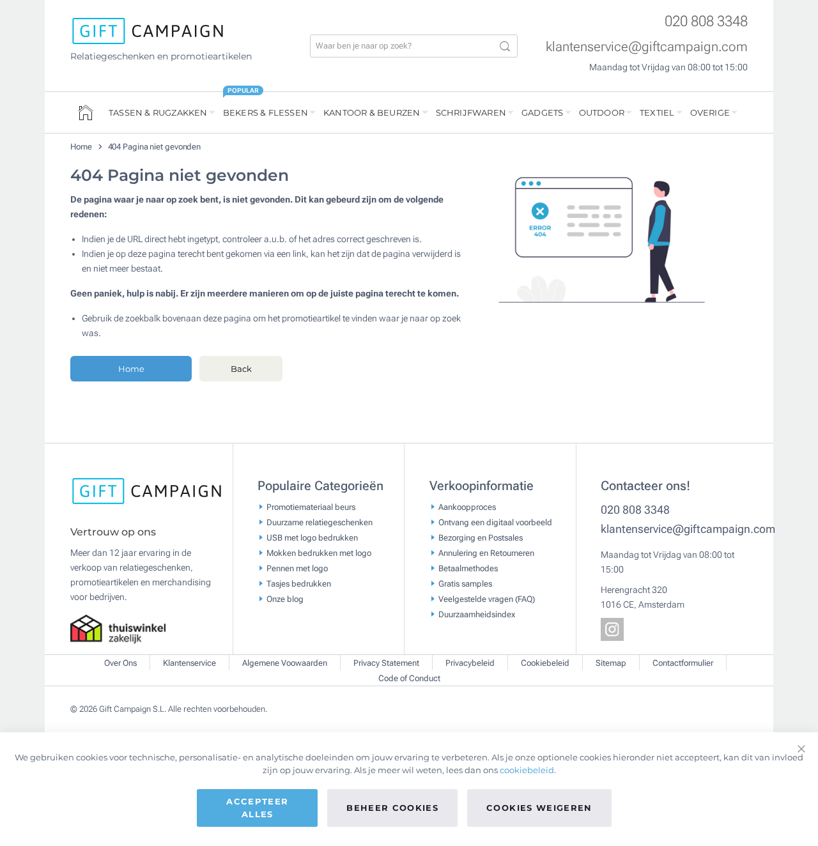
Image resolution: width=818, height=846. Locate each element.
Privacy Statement (386, 663)
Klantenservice (189, 663)
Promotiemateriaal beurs (310, 506)
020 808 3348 (706, 21)
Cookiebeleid (545, 663)
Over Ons (120, 663)
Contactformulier (682, 663)
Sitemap (611, 663)
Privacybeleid (470, 663)
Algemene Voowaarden (284, 663)
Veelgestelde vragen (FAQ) (486, 598)
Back (241, 369)
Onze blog (285, 598)
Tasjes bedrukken (298, 583)
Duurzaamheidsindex (476, 614)
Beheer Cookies (392, 808)
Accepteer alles (257, 807)
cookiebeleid (527, 770)
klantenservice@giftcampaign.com (647, 46)
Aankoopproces (467, 506)
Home (82, 146)
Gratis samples (465, 583)
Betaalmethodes (468, 568)
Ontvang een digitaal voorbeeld (495, 522)
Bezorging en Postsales (480, 537)
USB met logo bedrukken (312, 537)
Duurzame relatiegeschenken (319, 522)
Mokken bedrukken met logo (318, 552)
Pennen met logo (297, 568)
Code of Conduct (409, 678)
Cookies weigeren (539, 808)
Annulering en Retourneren (486, 552)
